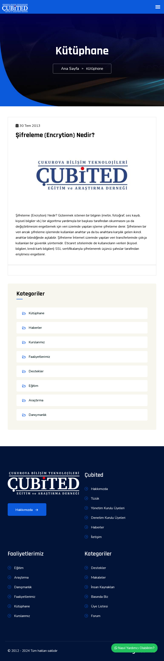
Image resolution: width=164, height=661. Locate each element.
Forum (95, 616)
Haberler (35, 327)
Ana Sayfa (70, 68)
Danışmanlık (38, 414)
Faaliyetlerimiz (39, 356)
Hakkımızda (24, 509)
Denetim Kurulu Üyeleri (107, 517)
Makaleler (98, 577)
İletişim (96, 537)
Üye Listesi (99, 606)
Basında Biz (99, 596)
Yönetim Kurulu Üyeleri (107, 508)
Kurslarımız (37, 342)
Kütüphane (36, 313)
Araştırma (36, 400)
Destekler (36, 371)
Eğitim (33, 385)
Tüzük (94, 498)
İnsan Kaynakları (102, 587)
